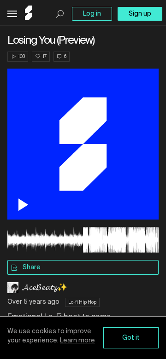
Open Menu (12, 14)
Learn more (77, 340)
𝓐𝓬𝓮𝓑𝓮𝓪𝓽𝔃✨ (44, 287)
